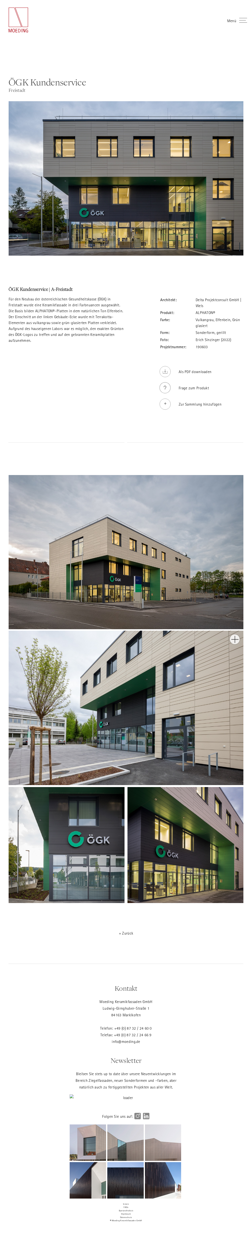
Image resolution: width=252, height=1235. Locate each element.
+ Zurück (126, 933)
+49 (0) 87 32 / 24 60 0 (133, 1028)
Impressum (126, 1213)
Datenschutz (126, 1217)
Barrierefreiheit (126, 1210)
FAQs (126, 1207)
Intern (126, 1203)
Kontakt (126, 988)
